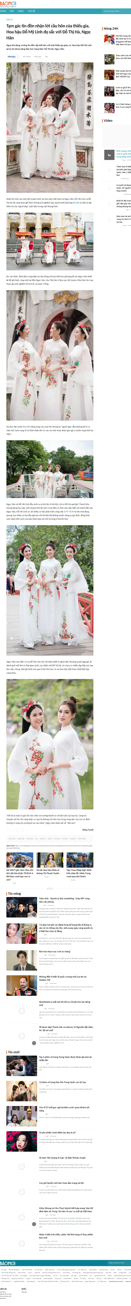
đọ (36, 839)
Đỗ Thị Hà (12, 839)
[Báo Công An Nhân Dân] (120, 210)
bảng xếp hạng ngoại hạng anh (93, 1273)
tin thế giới (38, 1270)
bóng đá (37, 1273)
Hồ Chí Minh (22, 1273)
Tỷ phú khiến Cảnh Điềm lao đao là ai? (57, 1133)
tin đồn (65, 839)
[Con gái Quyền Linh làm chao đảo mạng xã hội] (21, 1192)
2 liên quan (54, 1241)
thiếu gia (30, 839)
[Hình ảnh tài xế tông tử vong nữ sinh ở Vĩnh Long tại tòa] (109, 220)
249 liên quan (125, 178)
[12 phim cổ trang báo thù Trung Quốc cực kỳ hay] (21, 1091)
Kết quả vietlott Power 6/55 (51, 1273)
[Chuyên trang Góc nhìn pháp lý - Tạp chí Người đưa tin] (40, 935)
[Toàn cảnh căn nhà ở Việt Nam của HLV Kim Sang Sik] (109, 59)
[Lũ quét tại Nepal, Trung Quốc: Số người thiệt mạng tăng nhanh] (109, 189)
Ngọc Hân (21, 839)
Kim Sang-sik (37, 1278)
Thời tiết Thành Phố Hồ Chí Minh (48, 1281)
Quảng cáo (3, 1298)
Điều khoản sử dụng (5, 1294)
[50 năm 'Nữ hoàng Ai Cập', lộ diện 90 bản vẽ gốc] (21, 1166)
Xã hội (76, 1278)
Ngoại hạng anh (90, 1281)
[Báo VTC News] (42, 1241)
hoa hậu (57, 839)
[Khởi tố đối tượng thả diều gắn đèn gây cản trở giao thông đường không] (109, 204)
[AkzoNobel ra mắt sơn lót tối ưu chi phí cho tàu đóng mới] (21, 1011)
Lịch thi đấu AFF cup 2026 (9, 1275)
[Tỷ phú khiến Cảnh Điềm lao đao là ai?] (21, 1141)
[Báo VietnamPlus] (42, 1034)
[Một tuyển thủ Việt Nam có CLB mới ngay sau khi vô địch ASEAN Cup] (109, 75)
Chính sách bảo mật (5, 1296)
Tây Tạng (73, 1275)
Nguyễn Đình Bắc (19, 1281)
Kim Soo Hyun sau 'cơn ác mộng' (55, 952)
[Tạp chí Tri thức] (40, 955)
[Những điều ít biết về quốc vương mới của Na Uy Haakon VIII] (21, 985)
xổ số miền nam (109, 1278)
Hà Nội (76, 203)
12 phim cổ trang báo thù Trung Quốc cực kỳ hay (62, 1082)
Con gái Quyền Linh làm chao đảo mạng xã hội (61, 1183)
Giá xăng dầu (76, 1273)
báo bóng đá (31, 1281)
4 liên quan (51, 1008)
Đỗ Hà (50, 839)
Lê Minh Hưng (103, 1270)
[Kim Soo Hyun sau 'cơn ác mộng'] (21, 960)
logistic (28, 1278)
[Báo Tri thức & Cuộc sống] (39, 877)
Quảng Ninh (123, 1273)
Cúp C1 (30, 1273)
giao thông (66, 1273)
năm (115, 1273)
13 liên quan (53, 983)
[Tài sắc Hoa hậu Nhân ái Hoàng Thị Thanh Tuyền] (49, 860)
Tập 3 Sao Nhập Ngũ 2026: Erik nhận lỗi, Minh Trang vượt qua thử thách (79, 873)
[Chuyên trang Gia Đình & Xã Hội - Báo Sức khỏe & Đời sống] (8, 883)
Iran (91, 1275)
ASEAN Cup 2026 (122, 1278)
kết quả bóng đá (14, 1270)
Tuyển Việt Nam (50, 1270)
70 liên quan (51, 955)
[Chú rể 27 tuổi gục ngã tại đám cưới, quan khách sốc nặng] (21, 1116)
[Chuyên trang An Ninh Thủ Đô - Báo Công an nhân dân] (68, 880)
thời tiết (26, 427)
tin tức (55, 1275)
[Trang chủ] (8, 4)
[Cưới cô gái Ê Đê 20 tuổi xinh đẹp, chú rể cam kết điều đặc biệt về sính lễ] (109, 91)
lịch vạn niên (83, 1275)
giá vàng (83, 1278)
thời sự (119, 1270)
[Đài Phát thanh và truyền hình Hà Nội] (119, 194)
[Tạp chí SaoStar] (41, 1064)
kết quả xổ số (65, 1281)
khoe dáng (81, 839)
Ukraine (98, 1278)
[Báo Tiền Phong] (41, 1136)
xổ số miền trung (77, 1281)
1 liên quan (51, 905)
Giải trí (9, 20)
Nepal (110, 1275)
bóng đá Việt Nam (18, 1278)
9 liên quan (53, 1136)
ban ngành (23, 1275)
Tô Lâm (112, 1270)
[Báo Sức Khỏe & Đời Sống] (119, 160)
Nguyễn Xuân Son (100, 1275)
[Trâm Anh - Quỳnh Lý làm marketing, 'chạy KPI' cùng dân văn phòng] (21, 907)
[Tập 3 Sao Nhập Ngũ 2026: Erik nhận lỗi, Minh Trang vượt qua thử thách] (80, 860)
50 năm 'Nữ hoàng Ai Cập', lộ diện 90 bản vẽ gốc (62, 1158)
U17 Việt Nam (82, 1270)
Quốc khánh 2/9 (6, 1281)
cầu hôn (42, 839)
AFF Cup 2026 (64, 1275)
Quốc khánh (93, 1270)
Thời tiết (108, 1273)
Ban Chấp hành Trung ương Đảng (40, 1275)
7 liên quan (37, 57)
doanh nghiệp (48, 1278)
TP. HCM (70, 512)
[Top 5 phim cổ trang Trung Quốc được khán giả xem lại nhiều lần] (21, 1066)
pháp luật (58, 1278)
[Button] (17, 57)
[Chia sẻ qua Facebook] (8, 830)
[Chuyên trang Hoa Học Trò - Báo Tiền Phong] (40, 905)
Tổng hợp (24, 1292)
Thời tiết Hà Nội (27, 1270)
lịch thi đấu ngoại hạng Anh (66, 1270)
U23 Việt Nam (102, 1281)
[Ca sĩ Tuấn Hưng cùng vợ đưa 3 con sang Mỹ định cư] (109, 108)
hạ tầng (3, 1270)
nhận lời (73, 839)
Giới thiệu (3, 1292)
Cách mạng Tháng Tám (8, 1273)
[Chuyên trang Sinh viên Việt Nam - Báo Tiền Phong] (11, 56)
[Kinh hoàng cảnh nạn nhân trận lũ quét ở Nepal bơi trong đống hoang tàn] (109, 155)
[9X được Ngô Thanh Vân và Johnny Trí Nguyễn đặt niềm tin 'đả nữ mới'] (21, 1036)
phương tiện (5, 1278)
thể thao (91, 1278)
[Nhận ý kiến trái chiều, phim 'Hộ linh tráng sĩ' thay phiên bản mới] (21, 1243)
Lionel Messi (67, 1278)
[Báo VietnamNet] (41, 983)
